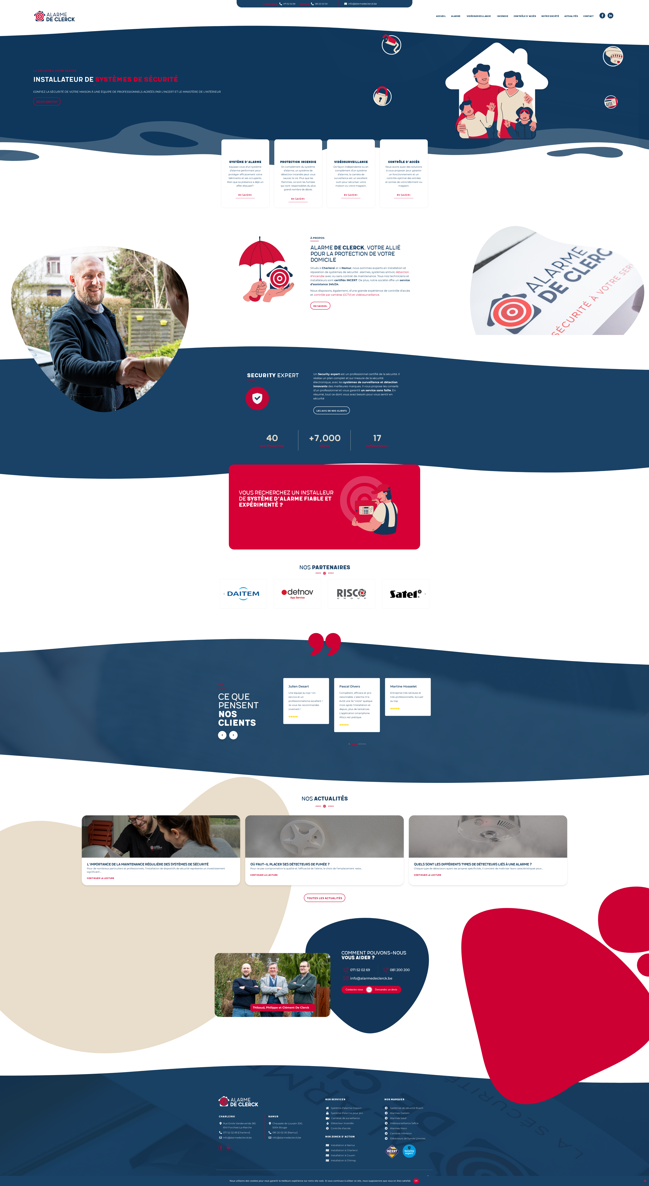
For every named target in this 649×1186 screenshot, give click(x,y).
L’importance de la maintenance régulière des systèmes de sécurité (147, 864)
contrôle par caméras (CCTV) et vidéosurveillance (346, 294)
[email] (610, 15)
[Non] (644, 1180)
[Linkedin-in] (228, 1147)
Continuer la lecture (100, 878)
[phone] (602, 15)
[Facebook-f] (221, 1147)
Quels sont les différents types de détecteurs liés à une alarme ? (473, 864)
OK (416, 1180)
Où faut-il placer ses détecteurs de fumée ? (290, 864)
